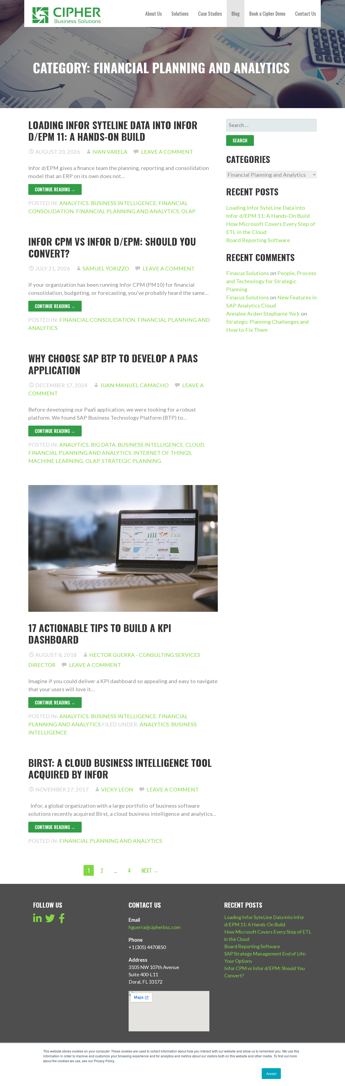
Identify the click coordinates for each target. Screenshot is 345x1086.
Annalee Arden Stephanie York (263, 313)
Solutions (179, 13)
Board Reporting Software (258, 240)
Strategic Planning (131, 460)
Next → (150, 870)
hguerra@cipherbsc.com (154, 927)
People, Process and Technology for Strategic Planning (271, 281)
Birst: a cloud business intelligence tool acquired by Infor (120, 768)
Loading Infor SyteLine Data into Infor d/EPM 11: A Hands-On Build (113, 130)
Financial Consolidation (97, 319)
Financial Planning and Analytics (127, 211)
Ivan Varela (109, 151)
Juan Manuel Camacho (134, 385)
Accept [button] (271, 1073)
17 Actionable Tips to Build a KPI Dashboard (99, 633)
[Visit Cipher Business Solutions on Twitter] (50, 920)
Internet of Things (162, 452)
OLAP (188, 211)
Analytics (74, 203)
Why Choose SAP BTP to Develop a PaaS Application (113, 364)
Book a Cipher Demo (267, 13)
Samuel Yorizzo (105, 268)
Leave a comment (167, 151)
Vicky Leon (117, 789)
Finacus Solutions (247, 273)
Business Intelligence (123, 203)
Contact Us (305, 13)
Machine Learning (55, 460)
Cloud (194, 444)
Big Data (103, 444)
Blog (236, 13)
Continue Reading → (55, 189)
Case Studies (210, 13)
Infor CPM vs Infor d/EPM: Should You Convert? (112, 247)
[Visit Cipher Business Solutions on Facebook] (62, 920)
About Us (153, 13)
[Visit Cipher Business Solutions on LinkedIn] (37, 920)
